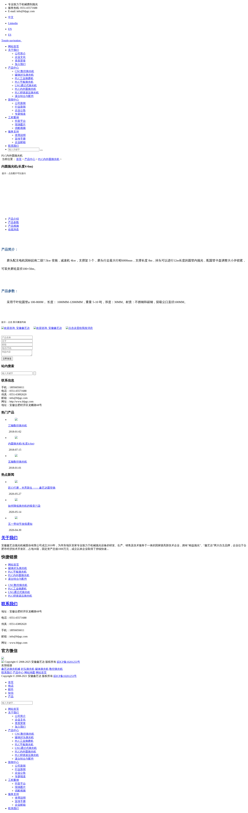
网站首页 (13, 46)
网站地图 (29, 672)
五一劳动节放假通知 (20, 523)
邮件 (10, 689)
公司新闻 (20, 103)
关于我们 (13, 50)
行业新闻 (20, 106)
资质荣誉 (20, 60)
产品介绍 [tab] (13, 218)
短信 (10, 692)
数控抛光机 (56, 668)
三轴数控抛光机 (17, 425)
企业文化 (20, 57)
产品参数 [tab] (13, 222)
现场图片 (20, 124)
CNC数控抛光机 (24, 71)
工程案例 (13, 117)
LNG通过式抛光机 (26, 85)
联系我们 (13, 145)
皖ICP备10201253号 (68, 661)
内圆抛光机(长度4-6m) (21, 443)
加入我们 (20, 64)
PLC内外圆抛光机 (25, 89)
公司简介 (20, 53)
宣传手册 (20, 138)
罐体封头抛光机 (24, 74)
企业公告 (20, 110)
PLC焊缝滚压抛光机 (27, 92)
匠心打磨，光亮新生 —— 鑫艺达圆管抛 (31, 487)
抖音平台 (20, 120)
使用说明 (20, 135)
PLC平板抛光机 (24, 81)
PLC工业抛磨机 (24, 78)
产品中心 (13, 67)
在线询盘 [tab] (13, 229)
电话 (10, 685)
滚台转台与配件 (24, 96)
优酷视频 (20, 128)
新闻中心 (13, 99)
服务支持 (13, 131)
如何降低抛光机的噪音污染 (24, 505)
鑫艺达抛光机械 (10, 668)
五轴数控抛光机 (17, 461)
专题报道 (20, 113)
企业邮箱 (20, 142)
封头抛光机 (27, 668)
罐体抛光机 (42, 668)
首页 (19, 159)
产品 (10, 696)
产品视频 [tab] (13, 225)
